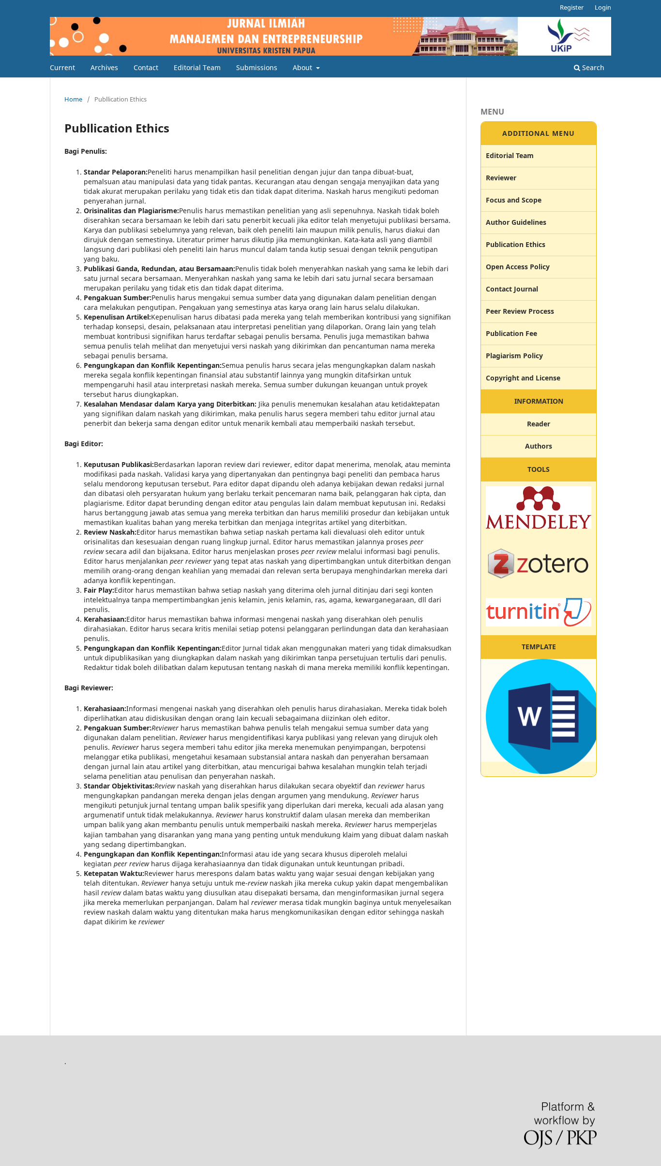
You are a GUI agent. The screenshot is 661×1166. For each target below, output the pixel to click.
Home (73, 99)
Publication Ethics (515, 244)
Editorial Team (197, 67)
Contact (146, 67)
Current (62, 67)
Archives (104, 67)
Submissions (256, 67)
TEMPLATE (539, 646)
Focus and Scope (513, 199)
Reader (538, 423)
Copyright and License (523, 377)
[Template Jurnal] (543, 771)
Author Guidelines (516, 222)
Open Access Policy (518, 266)
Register (572, 7)
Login (603, 7)
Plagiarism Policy (514, 355)
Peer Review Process (520, 311)
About (303, 67)
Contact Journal (512, 288)
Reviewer (501, 177)
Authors (538, 446)
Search (592, 67)
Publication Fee (511, 333)
